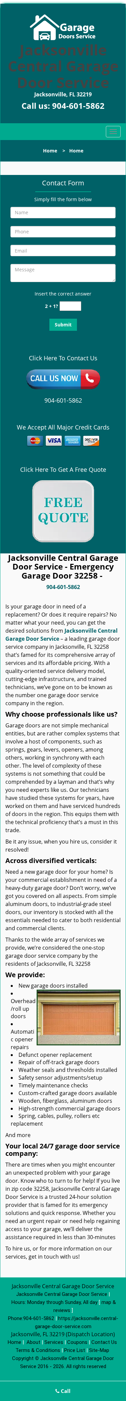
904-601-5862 (78, 105)
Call (65, 1391)
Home (50, 150)
